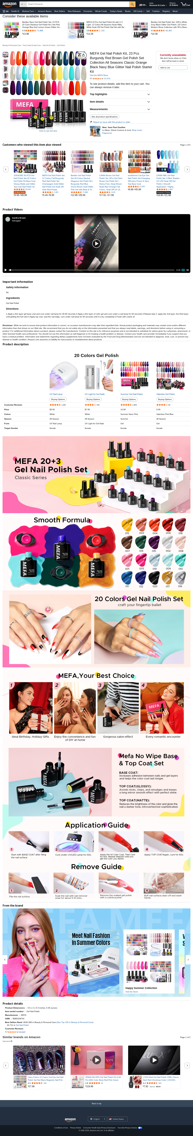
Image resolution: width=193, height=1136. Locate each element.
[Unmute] (187, 270)
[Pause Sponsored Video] (61, 1066)
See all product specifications (105, 117)
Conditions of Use (61, 1128)
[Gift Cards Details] (143, 11)
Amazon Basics (45, 11)
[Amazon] (10, 4)
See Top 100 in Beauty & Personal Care (75, 1022)
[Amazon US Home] (70, 1120)
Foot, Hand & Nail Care (32, 45)
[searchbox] (78, 4)
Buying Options (58, 399)
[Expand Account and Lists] (166, 5)
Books (128, 11)
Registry (166, 11)
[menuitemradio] (183, 270)
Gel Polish (61, 45)
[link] (42, 34)
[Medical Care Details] (35, 11)
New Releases (74, 11)
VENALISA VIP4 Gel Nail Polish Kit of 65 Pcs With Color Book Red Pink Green (103, 1078)
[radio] (5, 55)
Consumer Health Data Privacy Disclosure (99, 1128)
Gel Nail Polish (22, 1025)
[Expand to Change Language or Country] (146, 5)
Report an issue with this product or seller (111, 122)
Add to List (165, 67)
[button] (6, 11)
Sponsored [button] (6, 1041)
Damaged (16, 220)
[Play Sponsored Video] (96, 1060)
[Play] (5, 270)
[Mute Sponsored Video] (61, 1071)
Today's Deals (116, 11)
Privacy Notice (75, 1128)
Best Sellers (59, 11)
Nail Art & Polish (49, 45)
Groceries (88, 11)
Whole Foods (101, 11)
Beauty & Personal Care (12, 45)
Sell (148, 11)
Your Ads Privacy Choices (127, 1128)
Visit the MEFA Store (99, 75)
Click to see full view (48, 131)
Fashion (156, 11)
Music (175, 11)
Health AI (15, 11)
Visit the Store (131, 992)
